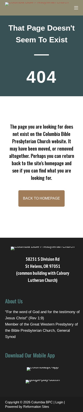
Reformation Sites (36, 406)
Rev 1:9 (36, 318)
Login (59, 402)
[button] (41, 198)
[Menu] (76, 8)
